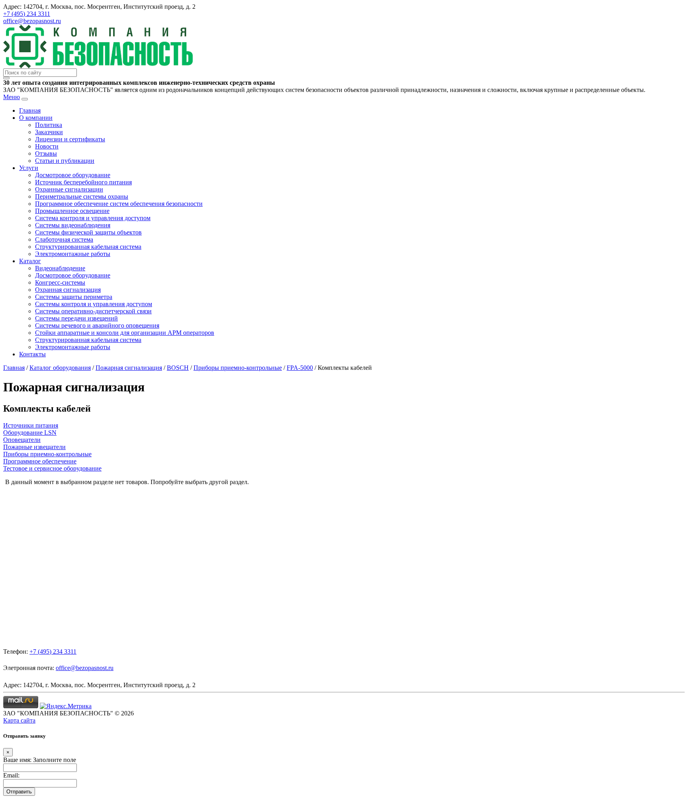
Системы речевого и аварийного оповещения (97, 325)
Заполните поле (54, 759)
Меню (11, 97)
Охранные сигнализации (69, 189)
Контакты (32, 354)
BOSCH (178, 367)
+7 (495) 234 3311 (26, 13)
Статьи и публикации (64, 160)
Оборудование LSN (30, 432)
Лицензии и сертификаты (70, 139)
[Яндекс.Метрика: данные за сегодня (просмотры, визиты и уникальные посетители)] (66, 706)
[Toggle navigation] (25, 99)
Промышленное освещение (72, 210)
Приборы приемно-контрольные (238, 367)
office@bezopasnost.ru (32, 21)
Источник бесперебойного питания (83, 182)
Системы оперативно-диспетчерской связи (93, 311)
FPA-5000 (300, 367)
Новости (47, 146)
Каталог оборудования (60, 367)
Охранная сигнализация (68, 289)
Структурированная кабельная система (88, 246)
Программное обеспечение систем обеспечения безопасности (119, 203)
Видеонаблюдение (60, 268)
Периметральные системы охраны (81, 196)
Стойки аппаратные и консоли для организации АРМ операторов (124, 332)
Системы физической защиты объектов (88, 232)
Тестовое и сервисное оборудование (52, 468)
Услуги (28, 167)
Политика (48, 124)
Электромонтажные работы (72, 253)
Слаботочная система (64, 239)
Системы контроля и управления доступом (93, 304)
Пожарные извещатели (34, 446)
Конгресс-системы (60, 282)
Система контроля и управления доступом (92, 218)
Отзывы (46, 153)
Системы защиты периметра (73, 296)
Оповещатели (22, 439)
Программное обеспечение (39, 461)
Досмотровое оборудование (72, 175)
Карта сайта (19, 720)
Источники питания (30, 425)
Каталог (30, 261)
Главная (30, 110)
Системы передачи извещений (76, 318)
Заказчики (49, 132)
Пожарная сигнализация (129, 367)
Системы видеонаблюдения (72, 225)
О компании (36, 117)
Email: (11, 775)
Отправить (19, 792)
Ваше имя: (17, 759)
